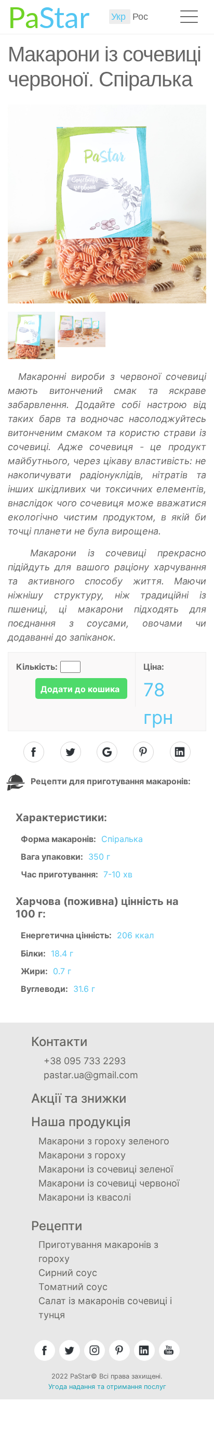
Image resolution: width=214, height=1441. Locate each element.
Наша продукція (81, 1121)
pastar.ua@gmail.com (91, 1074)
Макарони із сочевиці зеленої (105, 1169)
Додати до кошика (80, 689)
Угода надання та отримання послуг (107, 1387)
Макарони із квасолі (84, 1197)
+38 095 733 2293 (85, 1060)
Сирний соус (67, 1272)
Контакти (59, 1041)
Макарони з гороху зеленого (103, 1141)
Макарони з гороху (82, 1155)
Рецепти (56, 1225)
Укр (119, 16)
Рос (140, 16)
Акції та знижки (78, 1098)
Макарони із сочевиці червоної (108, 1183)
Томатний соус (73, 1286)
